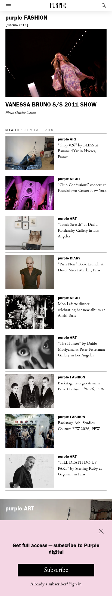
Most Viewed (31, 130)
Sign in (75, 584)
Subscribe (56, 570)
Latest (49, 130)
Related (12, 130)
